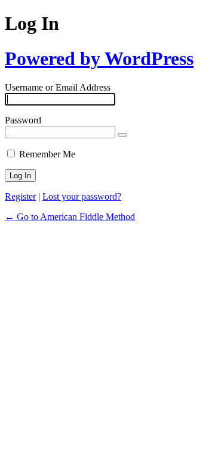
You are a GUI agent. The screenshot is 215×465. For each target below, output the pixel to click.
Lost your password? (81, 196)
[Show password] (122, 135)
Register (20, 196)
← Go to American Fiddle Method (70, 217)
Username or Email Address (57, 87)
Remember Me (47, 154)
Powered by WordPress (99, 58)
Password (23, 120)
